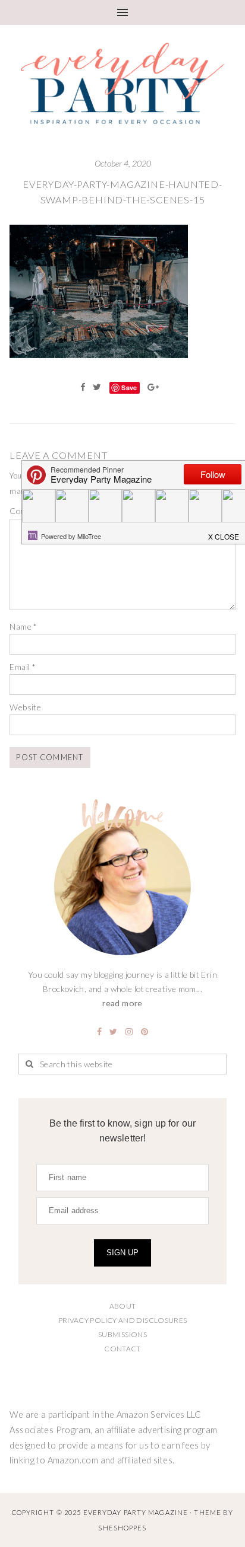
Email (23, 667)
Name (23, 626)
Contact (122, 1348)
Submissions (122, 1334)
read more (122, 1003)
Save (129, 387)
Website (25, 707)
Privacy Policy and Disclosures (122, 1320)
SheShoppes (122, 1528)
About (122, 1306)
